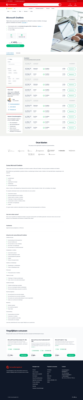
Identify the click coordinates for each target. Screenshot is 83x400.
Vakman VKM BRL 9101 (52, 380)
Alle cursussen (35, 371)
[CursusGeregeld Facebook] (72, 397)
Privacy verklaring (36, 382)
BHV (48, 373)
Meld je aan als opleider (37, 373)
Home (8, 11)
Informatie (18, 53)
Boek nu (39, 26)
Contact (34, 369)
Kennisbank (35, 376)
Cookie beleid (35, 384)
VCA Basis (49, 369)
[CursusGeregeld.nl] (18, 367)
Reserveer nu (71, 68)
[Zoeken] (60, 4)
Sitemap (34, 386)
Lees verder (24, 22)
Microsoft (25, 11)
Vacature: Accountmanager (38, 388)
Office (20, 11)
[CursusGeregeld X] (74, 397)
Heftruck (49, 378)
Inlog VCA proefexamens (37, 378)
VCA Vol (48, 371)
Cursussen (14, 11)
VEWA (48, 382)
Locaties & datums (10, 53)
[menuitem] (31, 8)
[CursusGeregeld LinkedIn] (76, 397)
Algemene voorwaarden (37, 380)
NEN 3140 (49, 376)
